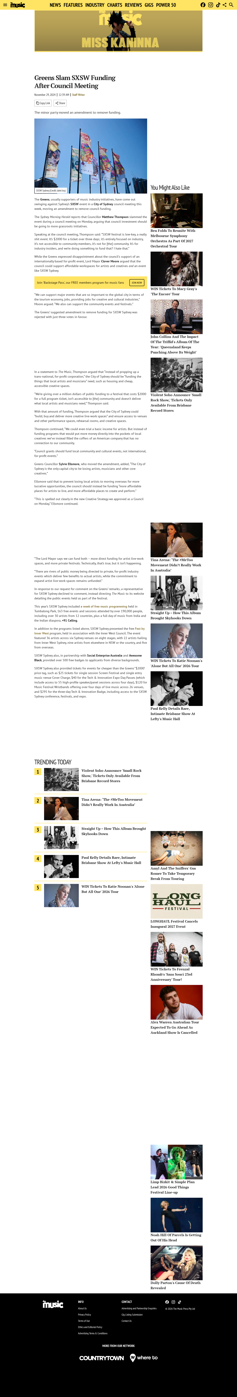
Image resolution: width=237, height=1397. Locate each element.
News (55, 4)
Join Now (137, 282)
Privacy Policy (84, 1314)
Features (73, 4)
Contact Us (127, 1320)
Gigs (149, 4)
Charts (114, 4)
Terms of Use (84, 1320)
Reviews (133, 4)
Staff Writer (78, 95)
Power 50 (166, 4)
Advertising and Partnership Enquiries (139, 1308)
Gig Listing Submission (132, 1314)
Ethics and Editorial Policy (90, 1327)
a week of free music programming (104, 606)
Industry (94, 4)
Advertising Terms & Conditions (92, 1333)
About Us (82, 1308)
